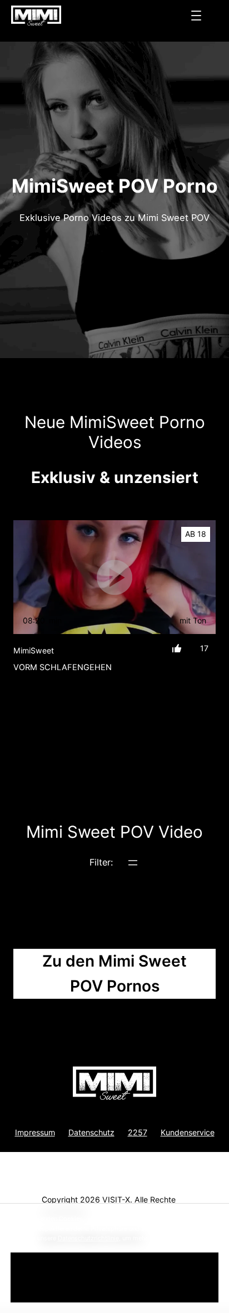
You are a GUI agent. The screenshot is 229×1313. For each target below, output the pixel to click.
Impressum (35, 1132)
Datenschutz (91, 1132)
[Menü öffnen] (196, 15)
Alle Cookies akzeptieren (114, 1277)
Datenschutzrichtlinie (88, 1238)
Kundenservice (188, 1132)
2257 (137, 1132)
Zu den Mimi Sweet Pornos (114, 973)
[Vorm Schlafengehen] (114, 577)
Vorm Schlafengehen (62, 667)
